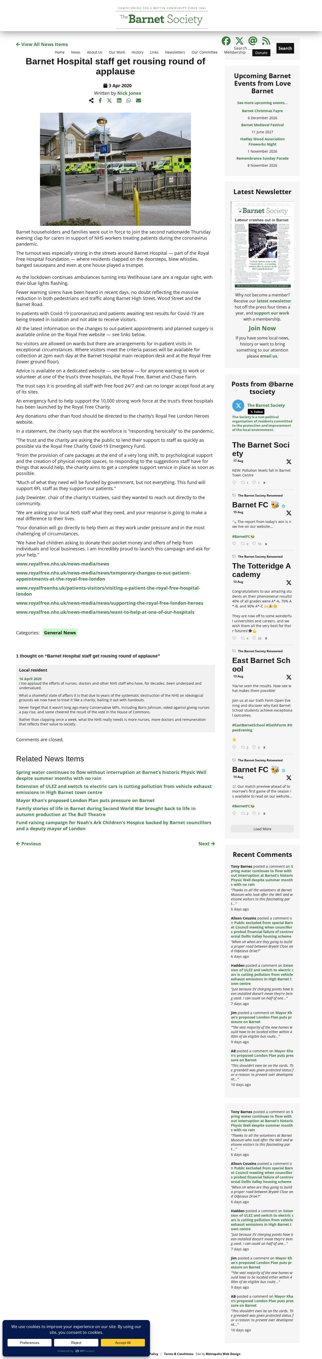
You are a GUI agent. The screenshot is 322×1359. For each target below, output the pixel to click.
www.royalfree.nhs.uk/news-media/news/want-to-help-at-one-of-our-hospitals (105, 612)
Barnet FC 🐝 (256, 505)
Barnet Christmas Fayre (262, 110)
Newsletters (175, 52)
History (137, 52)
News (75, 52)
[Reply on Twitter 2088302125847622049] (235, 813)
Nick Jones (129, 93)
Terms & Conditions (178, 1354)
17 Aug (238, 461)
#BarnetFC (241, 536)
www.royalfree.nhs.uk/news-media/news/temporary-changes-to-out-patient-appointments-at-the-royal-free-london (103, 576)
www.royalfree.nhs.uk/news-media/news (62, 564)
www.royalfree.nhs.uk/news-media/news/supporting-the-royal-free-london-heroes (109, 603)
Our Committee (205, 52)
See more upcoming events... (262, 102)
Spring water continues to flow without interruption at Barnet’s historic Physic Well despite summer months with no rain (262, 875)
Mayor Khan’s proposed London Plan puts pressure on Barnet (85, 800)
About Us (94, 52)
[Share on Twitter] (109, 100)
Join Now (262, 328)
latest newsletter (274, 301)
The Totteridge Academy (261, 570)
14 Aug (238, 777)
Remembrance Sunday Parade (262, 158)
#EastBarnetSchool (248, 725)
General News (60, 633)
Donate (261, 52)
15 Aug (238, 512)
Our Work (117, 52)
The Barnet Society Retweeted (260, 495)
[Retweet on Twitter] (234, 495)
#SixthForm (276, 725)
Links (154, 52)
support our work (271, 313)
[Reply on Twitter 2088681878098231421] (235, 544)
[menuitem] (60, 55)
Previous (30, 844)
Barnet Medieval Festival (262, 124)
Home (60, 52)
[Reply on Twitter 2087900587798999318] (235, 638)
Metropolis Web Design (223, 1354)
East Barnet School (261, 664)
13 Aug (238, 582)
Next (204, 844)
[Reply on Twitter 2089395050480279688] (235, 483)
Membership (235, 52)
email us (268, 356)
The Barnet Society (261, 449)
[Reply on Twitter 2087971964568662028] (235, 747)
